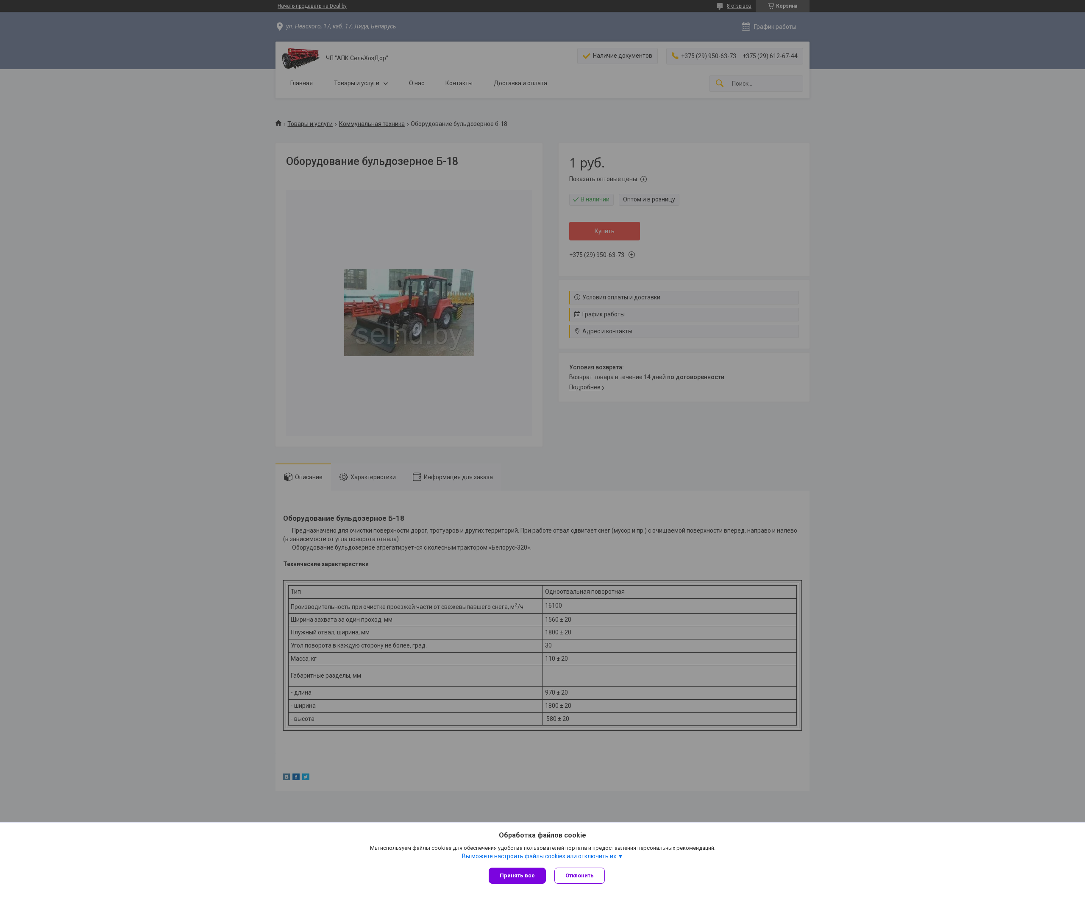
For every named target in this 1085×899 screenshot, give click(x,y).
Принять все (517, 875)
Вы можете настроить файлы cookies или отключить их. (540, 856)
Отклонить (579, 875)
